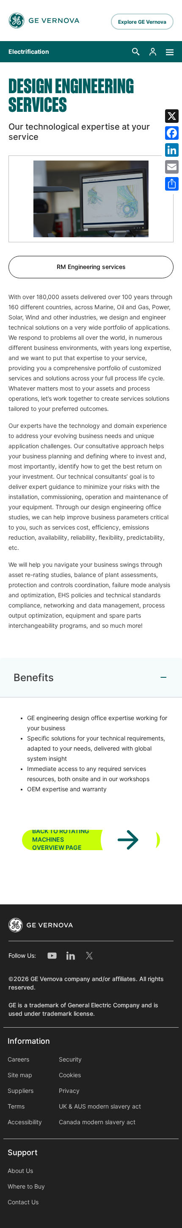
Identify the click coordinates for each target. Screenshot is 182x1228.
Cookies (70, 1075)
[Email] (171, 166)
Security (70, 1059)
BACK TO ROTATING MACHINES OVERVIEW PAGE (60, 840)
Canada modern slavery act (97, 1122)
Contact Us (23, 1202)
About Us (20, 1170)
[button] (136, 52)
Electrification (28, 52)
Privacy (69, 1090)
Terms (16, 1106)
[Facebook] (171, 133)
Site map (20, 1075)
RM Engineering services (91, 266)
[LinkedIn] (171, 149)
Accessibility (25, 1122)
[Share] (171, 183)
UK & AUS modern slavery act (100, 1106)
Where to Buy (26, 1186)
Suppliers (20, 1090)
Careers (18, 1059)
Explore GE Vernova (142, 22)
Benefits (34, 677)
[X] (171, 116)
